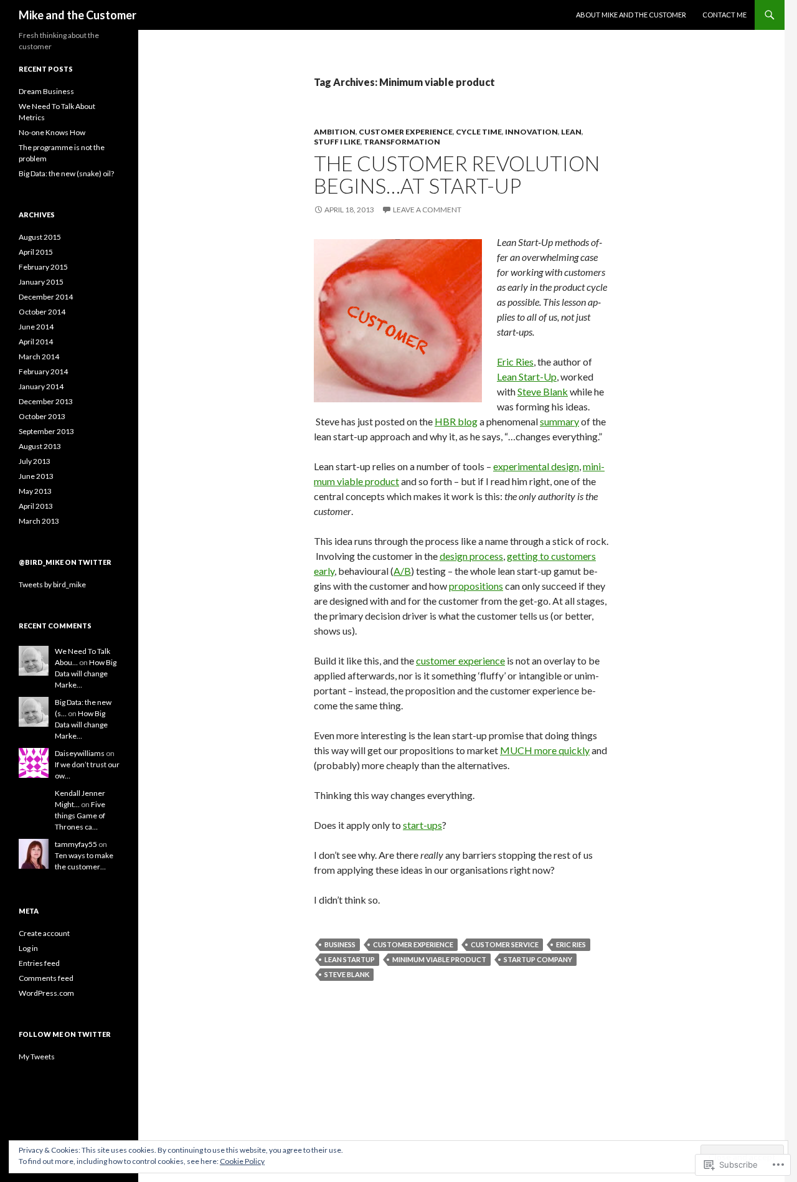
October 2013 (42, 416)
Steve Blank (542, 391)
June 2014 (36, 326)
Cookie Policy (242, 1161)
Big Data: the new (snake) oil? (66, 173)
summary (559, 421)
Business (340, 944)
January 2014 (41, 386)
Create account (44, 933)
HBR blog (456, 421)
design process (471, 556)
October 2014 (42, 311)
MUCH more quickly (545, 750)
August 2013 (40, 446)
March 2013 (39, 521)
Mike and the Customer (77, 15)
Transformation (402, 141)
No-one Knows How (52, 132)
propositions (476, 586)
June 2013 (36, 476)
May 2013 (35, 491)
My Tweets (37, 1056)
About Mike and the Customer (631, 15)
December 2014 (46, 296)
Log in (28, 948)
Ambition (335, 131)
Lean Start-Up (527, 376)
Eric (506, 361)
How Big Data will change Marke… (85, 673)
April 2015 (36, 252)
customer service (505, 944)
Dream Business (46, 91)
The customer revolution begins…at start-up (457, 174)
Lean (571, 131)
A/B (402, 571)
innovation (531, 131)
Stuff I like (337, 141)
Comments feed (46, 978)
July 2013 (34, 461)
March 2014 (39, 356)
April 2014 (36, 341)
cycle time (479, 131)
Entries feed (39, 963)
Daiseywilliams (80, 753)
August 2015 (40, 237)
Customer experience (413, 944)
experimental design (536, 466)
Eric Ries (571, 944)
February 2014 (43, 371)
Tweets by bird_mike (52, 584)
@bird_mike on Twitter (65, 562)
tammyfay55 (76, 844)
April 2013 (36, 506)
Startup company (538, 959)
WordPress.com (46, 993)
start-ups (422, 825)
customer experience (406, 131)
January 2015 (41, 281)
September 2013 (46, 431)
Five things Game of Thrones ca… (80, 815)
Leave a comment (427, 209)
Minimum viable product (439, 959)
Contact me (724, 15)
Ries (525, 361)
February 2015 (43, 267)
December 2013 (46, 401)
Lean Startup (349, 959)
